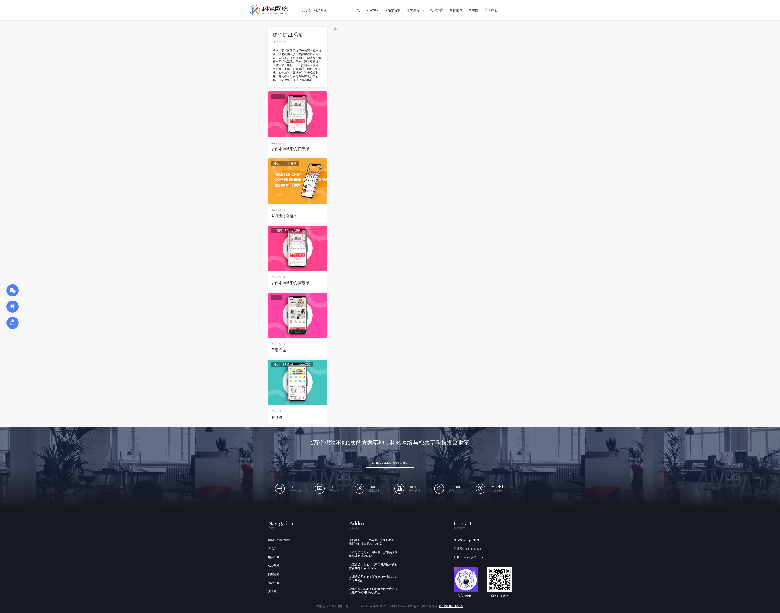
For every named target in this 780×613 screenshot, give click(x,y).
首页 (356, 10)
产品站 (272, 548)
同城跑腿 (274, 574)
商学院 (473, 10)
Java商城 (372, 10)
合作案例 (456, 10)
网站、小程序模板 (279, 540)
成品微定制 (392, 10)
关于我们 (490, 10)
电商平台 (274, 557)
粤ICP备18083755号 (451, 606)
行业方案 (436, 10)
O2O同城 (273, 565)
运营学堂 (274, 582)
